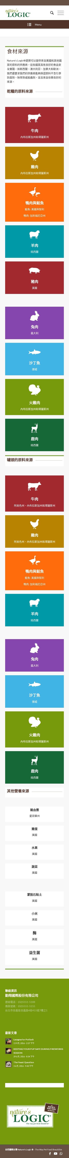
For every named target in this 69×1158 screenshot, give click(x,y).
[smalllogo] (28, 12)
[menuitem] (50, 12)
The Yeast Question (23, 1062)
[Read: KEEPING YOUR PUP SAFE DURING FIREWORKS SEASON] (8, 1051)
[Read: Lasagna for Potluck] (8, 1041)
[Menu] (59, 12)
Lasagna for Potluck (23, 1039)
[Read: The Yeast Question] (8, 1064)
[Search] (50, 12)
